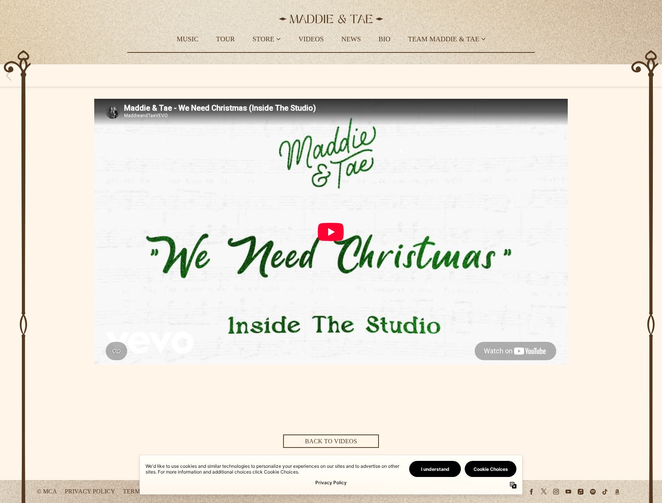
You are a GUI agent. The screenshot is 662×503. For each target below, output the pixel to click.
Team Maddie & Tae (443, 39)
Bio (384, 39)
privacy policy (90, 491)
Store (263, 39)
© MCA (47, 491)
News (351, 39)
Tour (225, 39)
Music (187, 39)
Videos (311, 39)
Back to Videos (331, 441)
